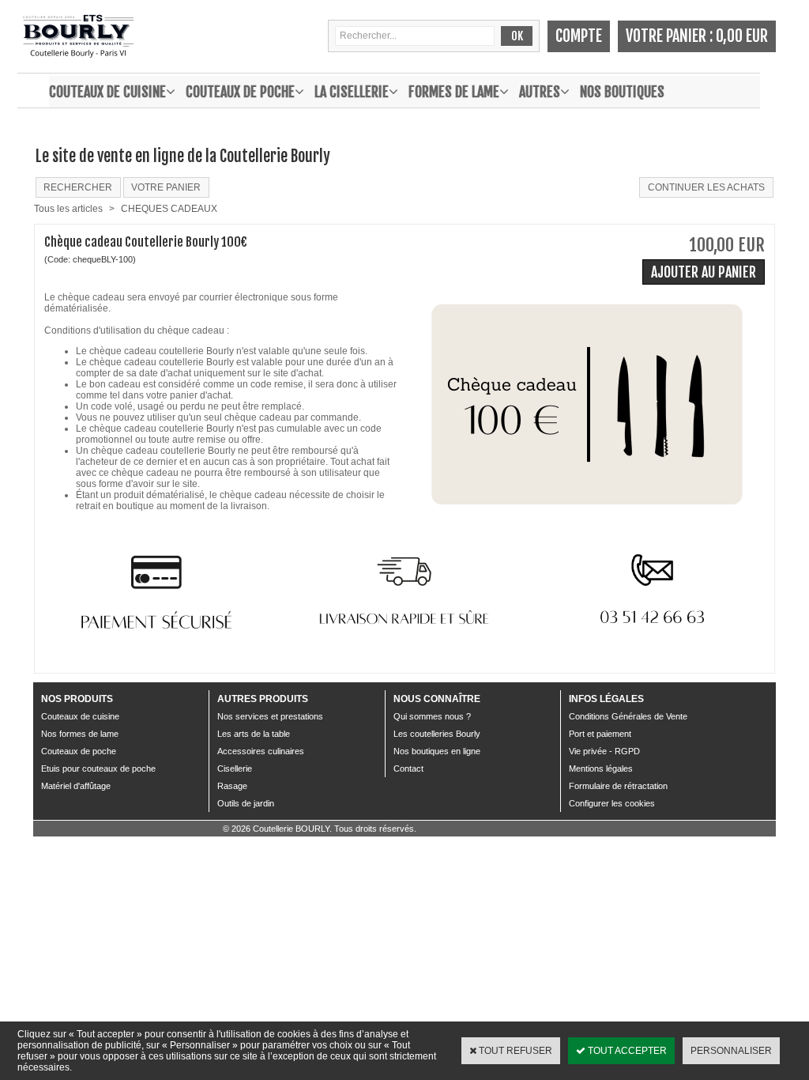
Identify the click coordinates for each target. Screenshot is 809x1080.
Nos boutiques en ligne (436, 751)
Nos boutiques (622, 91)
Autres (539, 91)
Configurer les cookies (612, 803)
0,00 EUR (742, 36)
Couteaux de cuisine (107, 91)
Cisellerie (234, 768)
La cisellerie (351, 91)
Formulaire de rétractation (618, 786)
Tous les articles (68, 208)
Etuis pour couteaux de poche (98, 768)
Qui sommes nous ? (432, 716)
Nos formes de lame (80, 733)
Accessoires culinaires (260, 751)
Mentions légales (601, 768)
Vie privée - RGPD (604, 751)
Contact (408, 768)
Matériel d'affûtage (76, 786)
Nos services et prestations (270, 716)
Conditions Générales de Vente (628, 716)
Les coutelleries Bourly (436, 733)
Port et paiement (600, 733)
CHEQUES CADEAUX (169, 208)
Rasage (232, 786)
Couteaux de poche (240, 91)
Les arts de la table (253, 733)
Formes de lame (453, 91)
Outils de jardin (245, 803)
